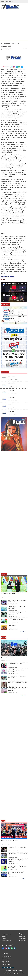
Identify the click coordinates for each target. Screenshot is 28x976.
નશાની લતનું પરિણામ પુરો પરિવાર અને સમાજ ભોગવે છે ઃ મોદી (16, 670)
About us (4, 936)
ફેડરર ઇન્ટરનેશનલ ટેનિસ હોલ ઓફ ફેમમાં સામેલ (17, 847)
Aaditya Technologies (19, 973)
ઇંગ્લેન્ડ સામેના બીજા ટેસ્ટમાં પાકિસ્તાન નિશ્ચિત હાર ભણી (17, 854)
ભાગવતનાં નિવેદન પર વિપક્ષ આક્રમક (15, 663)
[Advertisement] (14, 26)
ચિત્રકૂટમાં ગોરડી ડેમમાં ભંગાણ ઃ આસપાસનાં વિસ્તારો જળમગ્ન (16, 689)
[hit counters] (8, 968)
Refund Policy (22, 936)
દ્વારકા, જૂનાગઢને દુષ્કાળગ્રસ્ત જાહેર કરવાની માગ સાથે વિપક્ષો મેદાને (17, 601)
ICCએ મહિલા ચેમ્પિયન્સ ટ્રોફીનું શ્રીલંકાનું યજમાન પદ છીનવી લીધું (17, 860)
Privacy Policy (22, 940)
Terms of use (22, 938)
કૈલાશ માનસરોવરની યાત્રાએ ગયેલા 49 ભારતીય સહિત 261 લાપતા (17, 677)
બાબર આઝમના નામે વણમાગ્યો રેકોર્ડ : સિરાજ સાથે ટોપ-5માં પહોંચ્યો (17, 867)
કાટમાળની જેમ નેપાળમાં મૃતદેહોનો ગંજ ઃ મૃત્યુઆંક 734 (16, 613)
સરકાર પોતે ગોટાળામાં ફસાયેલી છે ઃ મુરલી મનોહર (17, 682)
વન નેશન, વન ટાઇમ (11, 625)
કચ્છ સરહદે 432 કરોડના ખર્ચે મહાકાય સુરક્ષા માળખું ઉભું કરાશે (16, 607)
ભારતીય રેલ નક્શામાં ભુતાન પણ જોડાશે (15, 619)
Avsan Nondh (7, 43)
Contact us (4, 938)
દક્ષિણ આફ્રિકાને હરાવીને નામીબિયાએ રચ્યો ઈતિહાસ (16, 873)
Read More (23, 632)
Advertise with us (6, 940)
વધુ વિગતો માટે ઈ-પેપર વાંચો (7, 277)
